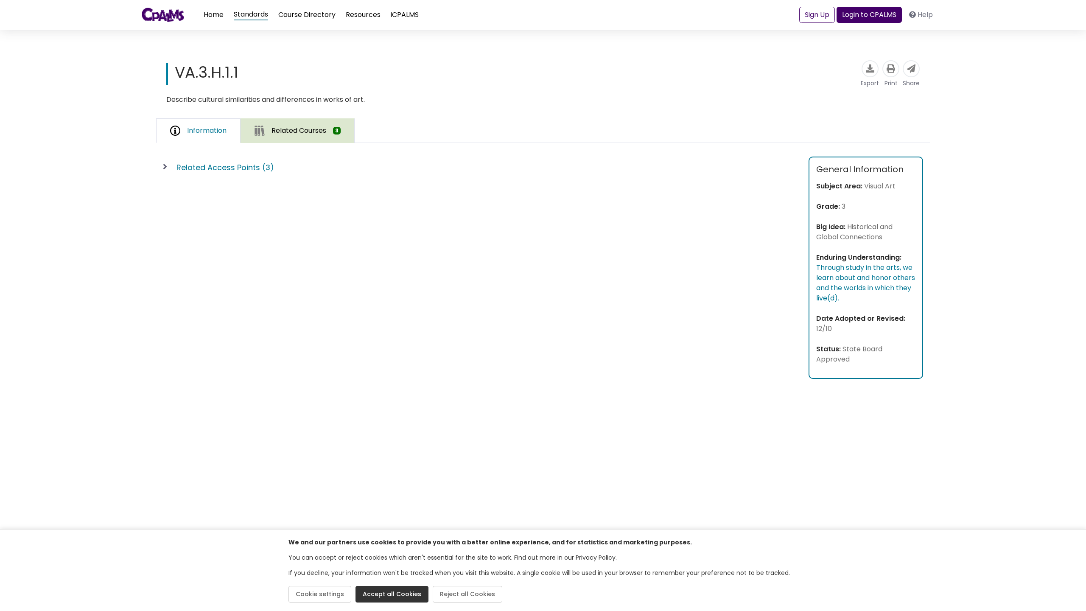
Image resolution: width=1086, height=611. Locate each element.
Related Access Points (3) (225, 167)
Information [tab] (207, 130)
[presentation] (298, 130)
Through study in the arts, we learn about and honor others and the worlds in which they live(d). (865, 283)
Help (925, 15)
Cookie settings (320, 594)
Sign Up (817, 15)
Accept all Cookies (392, 594)
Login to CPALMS (869, 15)
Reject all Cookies (467, 594)
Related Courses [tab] (305, 130)
